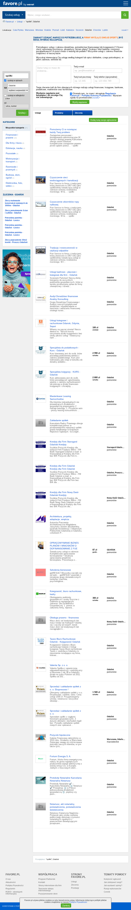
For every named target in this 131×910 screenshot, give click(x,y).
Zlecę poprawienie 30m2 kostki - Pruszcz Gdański (16, 241)
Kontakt (41, 882)
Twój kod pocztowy (82, 77)
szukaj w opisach (14, 80)
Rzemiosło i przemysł (11, 168)
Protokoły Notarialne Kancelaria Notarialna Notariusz (66, 779)
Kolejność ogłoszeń (112, 879)
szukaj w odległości (15, 95)
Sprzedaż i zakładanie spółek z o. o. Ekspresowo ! (65, 688)
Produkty (59, 113)
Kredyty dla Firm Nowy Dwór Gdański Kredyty (64, 493)
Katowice (70, 30)
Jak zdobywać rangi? (113, 882)
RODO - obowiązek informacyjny (14, 893)
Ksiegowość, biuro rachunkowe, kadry (66, 592)
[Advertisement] (18, 52)
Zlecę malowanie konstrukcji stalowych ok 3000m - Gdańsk (16, 203)
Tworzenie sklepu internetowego (46, 890)
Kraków (47, 30)
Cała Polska (18, 30)
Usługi (38, 113)
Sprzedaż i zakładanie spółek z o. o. (65, 712)
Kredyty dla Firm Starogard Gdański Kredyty (63, 443)
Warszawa (29, 30)
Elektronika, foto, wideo (14, 184)
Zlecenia (79, 113)
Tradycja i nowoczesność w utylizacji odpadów (63, 249)
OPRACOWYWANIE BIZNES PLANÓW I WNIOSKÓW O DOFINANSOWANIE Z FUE (64, 546)
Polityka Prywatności (14, 885)
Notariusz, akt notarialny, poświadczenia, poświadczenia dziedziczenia (65, 807)
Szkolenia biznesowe (60, 570)
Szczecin (80, 30)
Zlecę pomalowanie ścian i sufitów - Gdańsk (16, 211)
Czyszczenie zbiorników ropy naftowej (64, 203)
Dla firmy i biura (15, 143)
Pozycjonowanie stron (48, 894)
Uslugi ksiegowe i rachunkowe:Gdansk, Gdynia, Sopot (65, 323)
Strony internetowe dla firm (50, 885)
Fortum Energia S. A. (60, 756)
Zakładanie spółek (59, 420)
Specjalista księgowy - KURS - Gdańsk (65, 373)
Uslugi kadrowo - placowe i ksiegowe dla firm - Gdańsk (63, 273)
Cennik (107, 892)
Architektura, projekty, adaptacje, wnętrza (61, 518)
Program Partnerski (46, 879)
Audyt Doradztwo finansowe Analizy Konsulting (64, 297)
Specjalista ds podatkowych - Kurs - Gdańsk (64, 349)
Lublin (105, 30)
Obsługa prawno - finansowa (64, 617)
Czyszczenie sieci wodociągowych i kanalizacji (64, 179)
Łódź (63, 30)
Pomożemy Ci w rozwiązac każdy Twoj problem (63, 130)
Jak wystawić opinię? (113, 885)
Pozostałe (12, 153)
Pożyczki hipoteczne (60, 735)
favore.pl (22, 3)
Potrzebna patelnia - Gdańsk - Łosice (14, 219)
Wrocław (39, 30)
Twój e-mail (79, 67)
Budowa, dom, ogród (13, 176)
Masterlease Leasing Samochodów (60, 397)
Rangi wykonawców (112, 889)
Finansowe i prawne (12, 136)
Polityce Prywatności (78, 902)
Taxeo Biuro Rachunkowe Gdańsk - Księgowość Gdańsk (65, 640)
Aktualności (11, 882)
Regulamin (10, 889)
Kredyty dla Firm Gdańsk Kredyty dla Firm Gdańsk (62, 467)
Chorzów (97, 30)
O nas (8, 879)
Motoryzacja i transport (12, 160)
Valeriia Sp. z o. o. (59, 665)
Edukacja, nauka (15, 148)
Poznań (55, 30)
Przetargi (75, 888)
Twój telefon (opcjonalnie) (105, 77)
